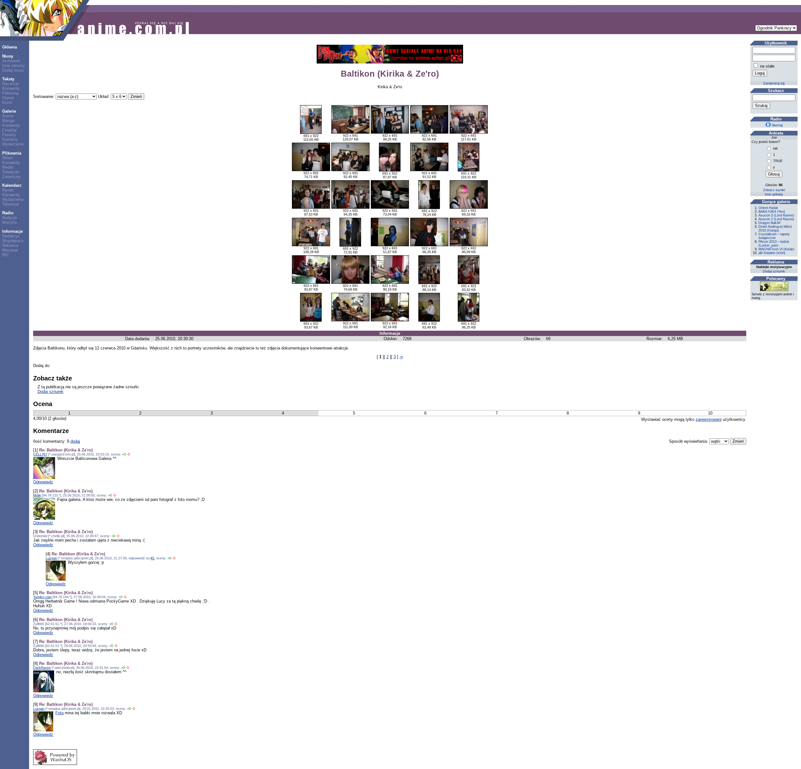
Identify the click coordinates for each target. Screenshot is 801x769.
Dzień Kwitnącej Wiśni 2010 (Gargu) (775, 228)
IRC (5, 254)
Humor (8, 97)
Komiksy (10, 139)
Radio (7, 213)
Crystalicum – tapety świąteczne (774, 236)
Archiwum (11, 61)
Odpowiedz (43, 482)
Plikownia (11, 153)
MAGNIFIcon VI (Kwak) (776, 249)
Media (7, 167)
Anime (8, 116)
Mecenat (10, 250)
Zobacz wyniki (774, 190)
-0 (128, 454)
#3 (152, 558)
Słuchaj (777, 125)
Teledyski (10, 172)
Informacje (12, 231)
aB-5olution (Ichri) (771, 253)
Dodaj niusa (12, 70)
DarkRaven (42, 668)
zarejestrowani (709, 419)
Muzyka (9, 222)
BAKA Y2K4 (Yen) (771, 211)
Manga (8, 120)
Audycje (9, 217)
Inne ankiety (774, 194)
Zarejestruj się (774, 83)
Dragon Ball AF (769, 223)
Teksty (8, 79)
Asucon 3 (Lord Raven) (776, 215)
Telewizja (10, 204)
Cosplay (9, 130)
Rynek (8, 190)
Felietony (10, 93)
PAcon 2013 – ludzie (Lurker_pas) (773, 243)
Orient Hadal (768, 208)
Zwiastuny (11, 176)
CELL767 (40, 454)
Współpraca (12, 240)
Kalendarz (12, 185)
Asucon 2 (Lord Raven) (776, 219)
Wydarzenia (12, 144)
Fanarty (9, 134)
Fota (59, 712)
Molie (37, 495)
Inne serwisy (13, 65)
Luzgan (51, 558)
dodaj (75, 441)
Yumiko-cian (42, 597)
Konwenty (11, 88)
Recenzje (10, 83)
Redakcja (10, 236)
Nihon (7, 157)
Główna (9, 47)
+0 (124, 454)
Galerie (9, 111)
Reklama (10, 245)
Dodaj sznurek (51, 391)
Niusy (7, 56)
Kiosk (7, 102)
